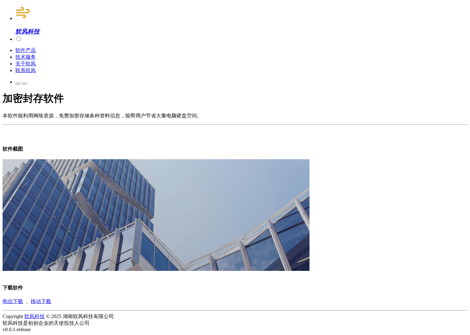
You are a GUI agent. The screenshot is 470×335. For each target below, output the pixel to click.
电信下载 (13, 301)
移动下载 (41, 301)
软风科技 (34, 316)
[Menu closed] (17, 84)
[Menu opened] (24, 84)
